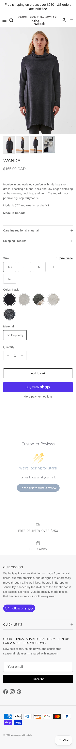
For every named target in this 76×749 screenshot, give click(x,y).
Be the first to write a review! (38, 488)
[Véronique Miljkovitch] (38, 20)
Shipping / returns (15, 240)
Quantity (8, 347)
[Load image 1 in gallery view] (38, 80)
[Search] (13, 20)
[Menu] (4, 20)
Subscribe (38, 679)
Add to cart (38, 373)
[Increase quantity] (23, 355)
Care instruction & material (21, 230)
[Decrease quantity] (7, 355)
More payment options (38, 396)
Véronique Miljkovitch (21, 735)
